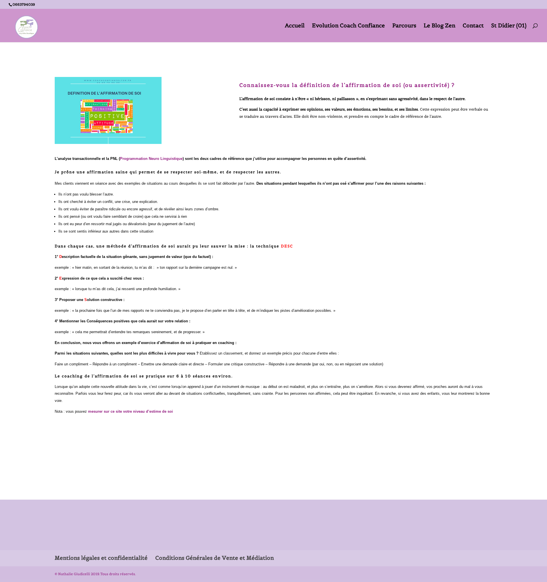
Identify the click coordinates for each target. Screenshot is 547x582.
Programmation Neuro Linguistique (151, 158)
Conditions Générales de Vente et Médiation (214, 557)
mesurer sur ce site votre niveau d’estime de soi (130, 411)
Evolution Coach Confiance (348, 26)
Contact (473, 26)
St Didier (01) (508, 26)
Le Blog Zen (439, 26)
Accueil (295, 26)
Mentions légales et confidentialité (101, 557)
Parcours (404, 26)
